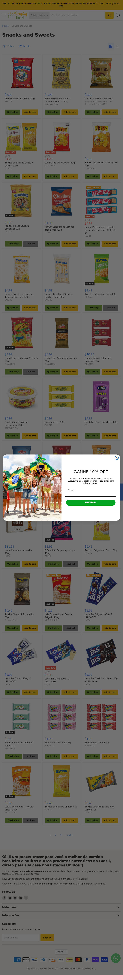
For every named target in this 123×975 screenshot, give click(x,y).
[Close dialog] (116, 458)
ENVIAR (90, 502)
